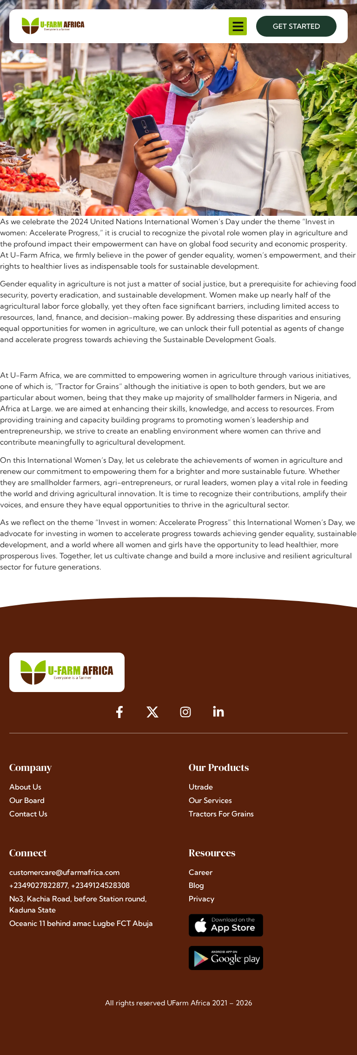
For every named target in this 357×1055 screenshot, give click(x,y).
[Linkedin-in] (218, 712)
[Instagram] (186, 712)
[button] (238, 26)
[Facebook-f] (120, 712)
